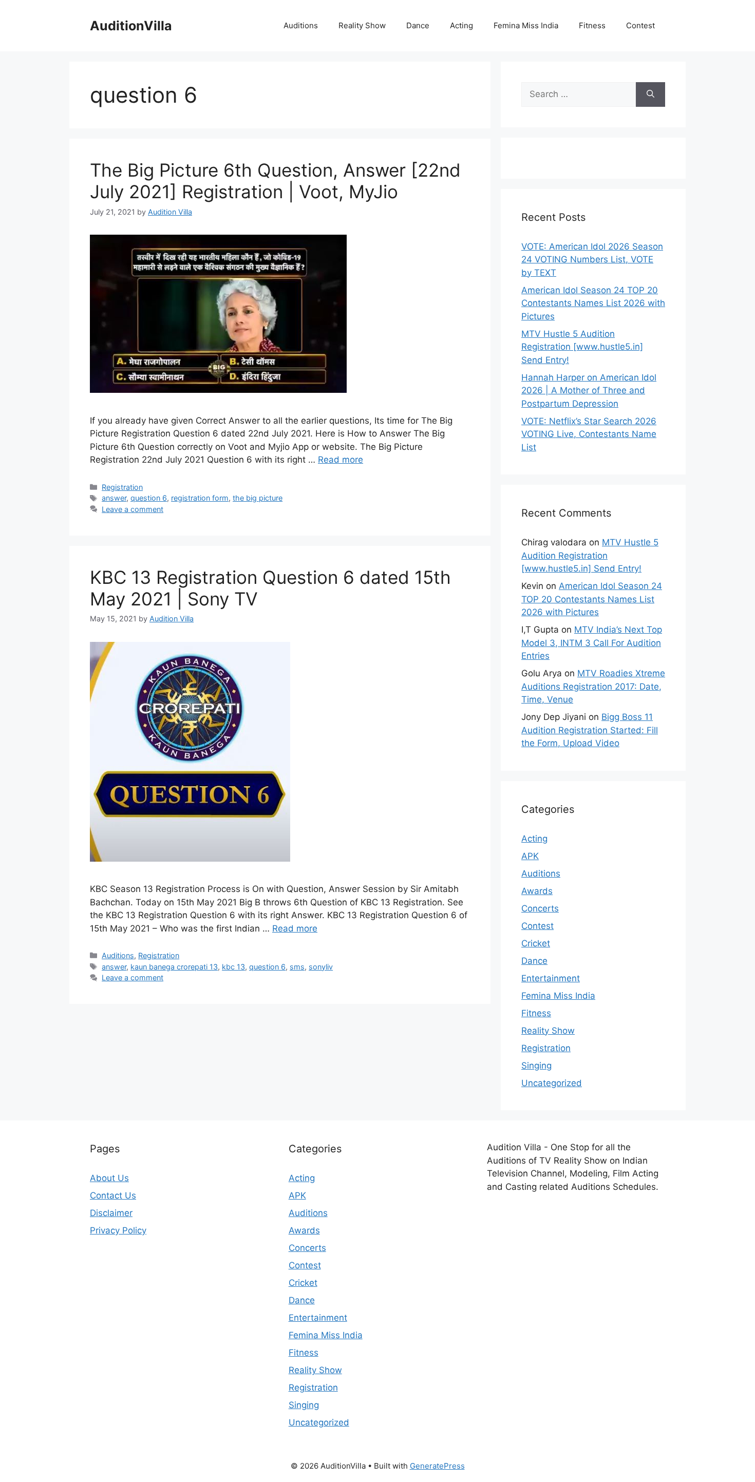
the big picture (257, 497)
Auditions (301, 25)
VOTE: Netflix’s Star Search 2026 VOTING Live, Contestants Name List (588, 434)
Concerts (540, 908)
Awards (537, 891)
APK (530, 856)
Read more (340, 459)
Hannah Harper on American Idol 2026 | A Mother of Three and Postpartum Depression (588, 390)
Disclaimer (111, 1213)
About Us (109, 1178)
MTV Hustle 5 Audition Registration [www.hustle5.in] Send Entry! (582, 347)
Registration (122, 487)
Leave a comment (132, 509)
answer (114, 497)
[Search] (650, 94)
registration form (200, 497)
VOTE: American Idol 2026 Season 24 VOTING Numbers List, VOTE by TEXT (592, 259)
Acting (461, 25)
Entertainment (550, 978)
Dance (417, 25)
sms (297, 966)
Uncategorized (551, 1083)
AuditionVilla (131, 25)
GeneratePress (437, 1466)
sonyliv (321, 966)
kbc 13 (233, 966)
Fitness (592, 25)
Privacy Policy (118, 1230)
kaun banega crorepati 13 (174, 966)
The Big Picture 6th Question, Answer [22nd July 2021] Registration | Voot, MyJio (275, 180)
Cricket (535, 943)
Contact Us (113, 1195)
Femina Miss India (526, 25)
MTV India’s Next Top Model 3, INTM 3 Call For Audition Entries (591, 642)
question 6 (148, 497)
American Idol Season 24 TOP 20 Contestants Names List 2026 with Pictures (593, 303)
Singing (536, 1065)
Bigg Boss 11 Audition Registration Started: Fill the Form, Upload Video (589, 730)
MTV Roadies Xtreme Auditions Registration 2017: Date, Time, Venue (593, 686)
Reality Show (362, 25)
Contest (640, 25)
